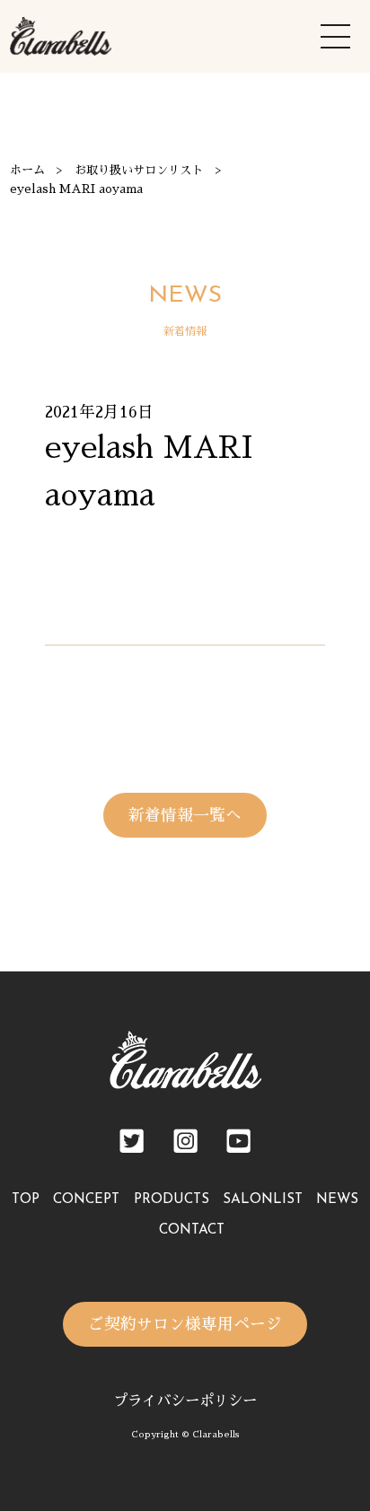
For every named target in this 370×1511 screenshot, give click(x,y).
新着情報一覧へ (185, 815)
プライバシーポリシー (185, 1401)
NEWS (337, 1200)
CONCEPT (86, 1200)
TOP (26, 1200)
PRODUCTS (171, 1200)
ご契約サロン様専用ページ (185, 1324)
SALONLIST (263, 1200)
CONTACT (192, 1230)
